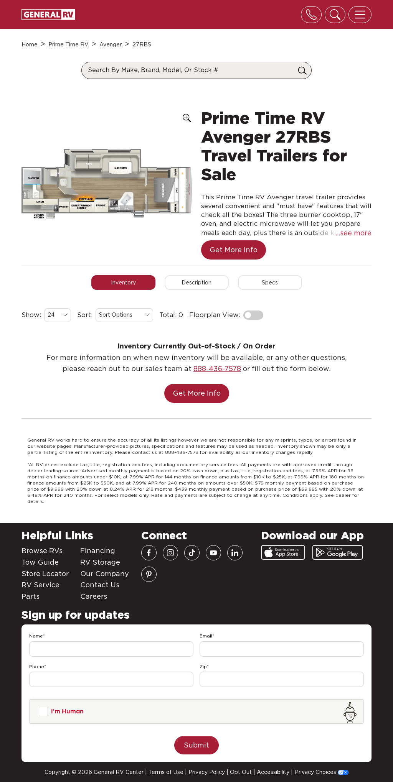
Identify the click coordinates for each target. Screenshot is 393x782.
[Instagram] (170, 552)
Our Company (104, 574)
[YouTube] (213, 552)
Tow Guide (40, 562)
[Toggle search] (335, 14)
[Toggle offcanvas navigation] (360, 14)
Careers (93, 596)
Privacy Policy (206, 772)
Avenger (110, 44)
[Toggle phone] (311, 14)
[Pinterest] (149, 574)
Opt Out (241, 772)
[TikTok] (192, 552)
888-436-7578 (217, 369)
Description (196, 282)
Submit (196, 745)
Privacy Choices (316, 772)
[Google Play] (337, 552)
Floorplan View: (214, 315)
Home (29, 44)
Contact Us (99, 585)
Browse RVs (42, 551)
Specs (270, 282)
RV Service (40, 585)
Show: (31, 315)
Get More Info (234, 250)
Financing (97, 551)
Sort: (84, 315)
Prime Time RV (68, 44)
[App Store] (283, 552)
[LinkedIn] (235, 552)
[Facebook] (149, 552)
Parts (30, 596)
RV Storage (100, 562)
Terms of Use (166, 772)
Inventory (123, 282)
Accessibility (273, 772)
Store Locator (45, 574)
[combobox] (58, 315)
